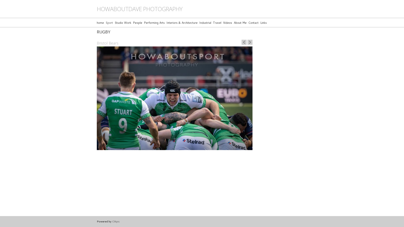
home (100, 23)
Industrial (205, 23)
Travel (217, 23)
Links (263, 23)
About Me (240, 23)
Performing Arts (154, 23)
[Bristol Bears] (174, 98)
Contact (253, 23)
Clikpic (116, 221)
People (137, 23)
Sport (109, 23)
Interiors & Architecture (182, 23)
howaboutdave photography (139, 9)
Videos (227, 23)
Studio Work (123, 23)
